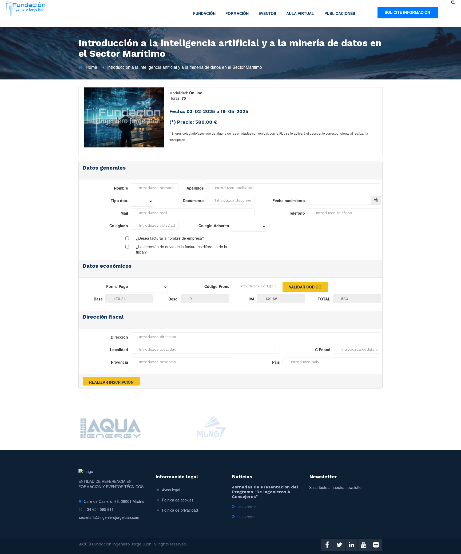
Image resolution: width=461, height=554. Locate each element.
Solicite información (407, 12)
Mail (124, 213)
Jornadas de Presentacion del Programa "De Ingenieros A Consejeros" (265, 491)
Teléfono (297, 213)
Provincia (119, 362)
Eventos (267, 13)
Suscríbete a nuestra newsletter (336, 487)
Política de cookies (177, 500)
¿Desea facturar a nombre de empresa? (170, 238)
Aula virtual (300, 13)
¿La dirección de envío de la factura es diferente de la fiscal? (181, 249)
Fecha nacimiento (288, 200)
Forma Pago (117, 286)
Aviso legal (171, 489)
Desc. (173, 299)
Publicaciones (339, 13)
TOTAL (324, 299)
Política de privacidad (180, 510)
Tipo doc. (119, 200)
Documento (193, 200)
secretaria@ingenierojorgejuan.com (109, 517)
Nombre (121, 188)
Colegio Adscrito (213, 225)
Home (91, 67)
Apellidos (195, 188)
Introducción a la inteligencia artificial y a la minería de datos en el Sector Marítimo (184, 67)
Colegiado (118, 225)
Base (98, 299)
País (276, 362)
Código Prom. (216, 286)
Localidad (119, 349)
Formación (237, 13)
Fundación (204, 13)
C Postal (322, 349)
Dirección (119, 337)
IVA (252, 299)
